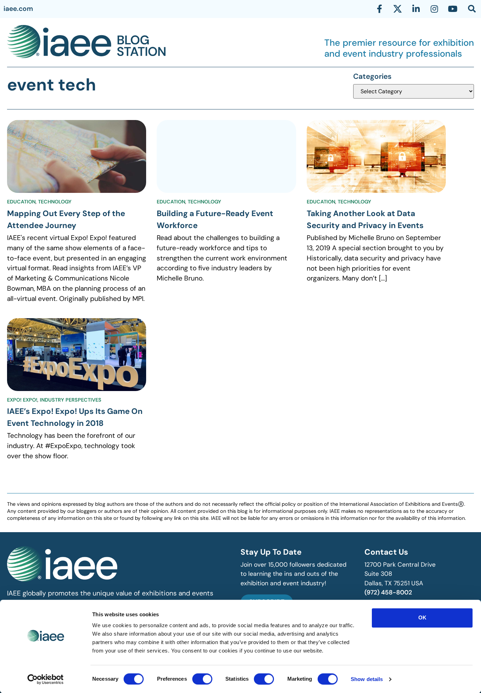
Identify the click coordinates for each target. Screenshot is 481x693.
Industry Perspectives (70, 400)
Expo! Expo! (22, 400)
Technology (54, 202)
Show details (367, 679)
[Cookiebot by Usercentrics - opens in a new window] (45, 679)
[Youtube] (452, 9)
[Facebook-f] (379, 9)
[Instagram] (434, 9)
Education (21, 202)
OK (422, 617)
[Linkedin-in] (416, 9)
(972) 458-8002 (388, 592)
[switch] (202, 679)
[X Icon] (397, 9)
